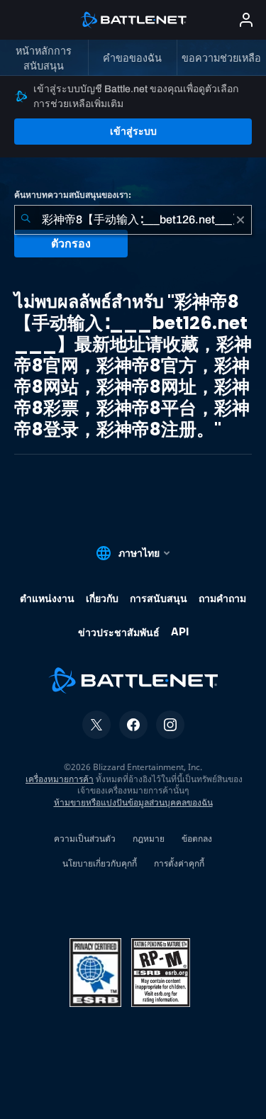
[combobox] (133, 220)
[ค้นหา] (25, 220)
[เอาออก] (240, 220)
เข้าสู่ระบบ (133, 131)
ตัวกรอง (71, 243)
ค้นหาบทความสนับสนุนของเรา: (72, 195)
